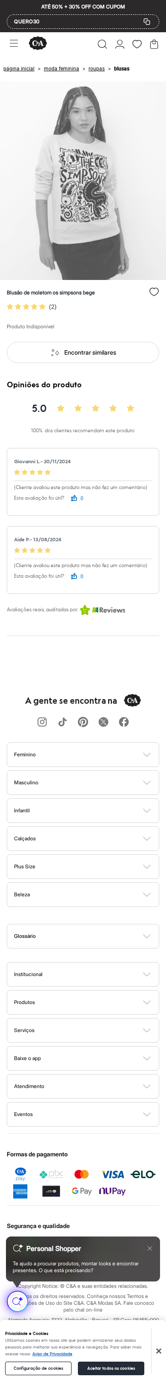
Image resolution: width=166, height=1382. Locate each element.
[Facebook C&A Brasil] (124, 722)
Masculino (26, 782)
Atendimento (29, 1086)
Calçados (25, 838)
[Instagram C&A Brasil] (42, 722)
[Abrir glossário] (94, 936)
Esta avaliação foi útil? (39, 498)
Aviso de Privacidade (52, 1354)
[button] (102, 44)
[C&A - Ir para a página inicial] (38, 44)
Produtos (24, 1002)
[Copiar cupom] (147, 22)
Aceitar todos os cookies (111, 1368)
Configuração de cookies (38, 1368)
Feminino (25, 754)
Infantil (22, 810)
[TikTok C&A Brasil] (62, 722)
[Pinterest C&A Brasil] (83, 722)
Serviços (24, 1030)
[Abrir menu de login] (119, 44)
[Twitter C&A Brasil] (103, 722)
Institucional (28, 974)
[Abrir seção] (97, 755)
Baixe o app (27, 1058)
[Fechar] (159, 1351)
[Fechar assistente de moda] (149, 1248)
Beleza (22, 894)
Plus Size (24, 866)
